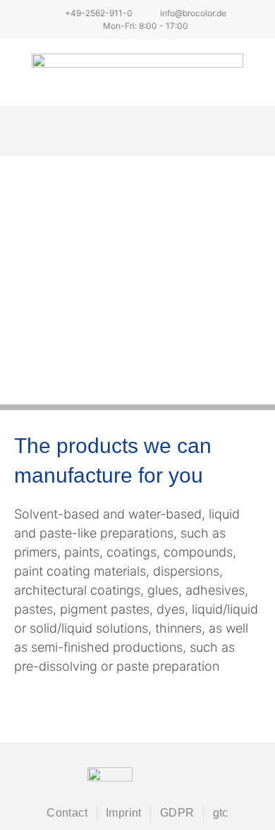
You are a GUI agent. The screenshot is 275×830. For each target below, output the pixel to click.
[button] (138, 131)
